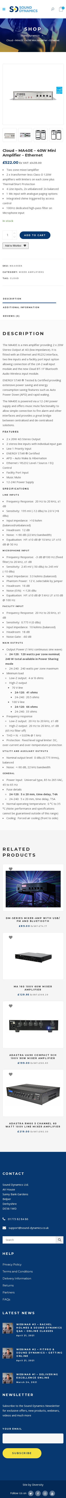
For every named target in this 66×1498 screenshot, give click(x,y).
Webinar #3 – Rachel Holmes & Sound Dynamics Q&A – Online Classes (39, 1327)
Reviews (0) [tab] (11, 316)
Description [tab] (12, 299)
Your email (12, 1428)
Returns (8, 1285)
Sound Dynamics (30, 35)
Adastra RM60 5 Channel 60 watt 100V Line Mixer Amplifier (33, 1125)
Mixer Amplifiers (31, 272)
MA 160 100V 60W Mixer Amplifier (33, 988)
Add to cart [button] (59, 868)
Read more (59, 1074)
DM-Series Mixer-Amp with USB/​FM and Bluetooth (33, 920)
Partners (8, 1292)
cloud (14, 278)
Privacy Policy (12, 1264)
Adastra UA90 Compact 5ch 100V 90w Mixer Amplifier (33, 1057)
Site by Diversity (33, 1484)
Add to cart (35, 235)
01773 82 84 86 (18, 1219)
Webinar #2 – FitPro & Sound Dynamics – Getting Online (39, 1352)
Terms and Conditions (18, 1271)
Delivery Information (17, 1278)
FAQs (6, 1299)
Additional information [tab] (21, 307)
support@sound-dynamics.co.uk (29, 1228)
